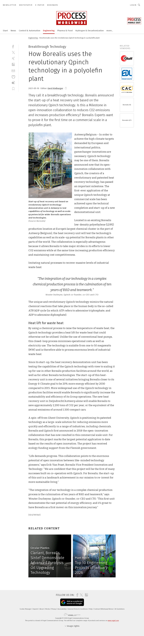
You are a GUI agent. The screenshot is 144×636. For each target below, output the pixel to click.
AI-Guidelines (119, 609)
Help (91, 609)
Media (47, 609)
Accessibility (62, 609)
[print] (13, 76)
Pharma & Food (65, 30)
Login (133, 5)
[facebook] (13, 46)
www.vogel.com (113, 620)
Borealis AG (127, 105)
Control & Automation (29, 30)
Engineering (49, 30)
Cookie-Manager (26, 609)
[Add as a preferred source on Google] (72, 602)
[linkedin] (13, 64)
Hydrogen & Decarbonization (89, 30)
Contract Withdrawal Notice (104, 609)
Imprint (35, 609)
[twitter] (13, 52)
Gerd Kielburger (55, 88)
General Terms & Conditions (78, 609)
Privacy (54, 609)
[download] (13, 82)
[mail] (13, 70)
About (42, 609)
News (13, 30)
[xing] (13, 58)
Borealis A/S (126, 120)
